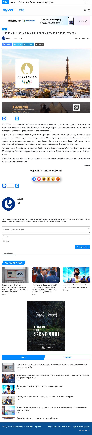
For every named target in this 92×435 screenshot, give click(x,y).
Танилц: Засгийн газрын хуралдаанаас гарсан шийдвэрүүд (37, 418)
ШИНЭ (23, 357)
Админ (8, 38)
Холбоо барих (66, 427)
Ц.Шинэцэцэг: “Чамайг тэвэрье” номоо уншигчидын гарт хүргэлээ (40, 386)
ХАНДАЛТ (67, 357)
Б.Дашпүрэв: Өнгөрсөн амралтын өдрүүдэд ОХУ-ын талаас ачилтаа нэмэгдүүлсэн (37, 2)
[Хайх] (85, 11)
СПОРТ (5, 29)
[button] (46, 20)
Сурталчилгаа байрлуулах (81, 427)
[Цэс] (89, 11)
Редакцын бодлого (54, 427)
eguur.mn (38, 427)
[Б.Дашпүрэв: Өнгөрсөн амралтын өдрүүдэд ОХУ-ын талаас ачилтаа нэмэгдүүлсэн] (8, 400)
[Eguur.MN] (13, 10)
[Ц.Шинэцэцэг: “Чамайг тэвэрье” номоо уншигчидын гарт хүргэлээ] (76, 275)
